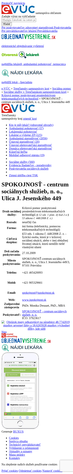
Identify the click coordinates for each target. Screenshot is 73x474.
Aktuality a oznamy (20, 451)
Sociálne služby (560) (22, 161)
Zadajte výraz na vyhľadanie (18, 16)
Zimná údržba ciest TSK (23, 175)
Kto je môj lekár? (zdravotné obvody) (31, 125)
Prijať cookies (9, 470)
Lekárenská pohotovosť (23, 131)
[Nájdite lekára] (21, 350)
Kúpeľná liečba (18, 151)
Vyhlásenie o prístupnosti (24, 448)
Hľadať (6, 24)
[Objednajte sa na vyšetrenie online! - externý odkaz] (26, 341)
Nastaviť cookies (52, 470)
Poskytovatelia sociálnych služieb (28, 168)
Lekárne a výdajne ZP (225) (25, 135)
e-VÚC (5, 88)
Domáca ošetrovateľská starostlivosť (30, 148)
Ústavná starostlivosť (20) (24, 141)
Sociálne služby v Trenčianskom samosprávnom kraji (35, 91)
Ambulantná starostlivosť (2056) (28, 138)
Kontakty (14, 458)
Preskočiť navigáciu (13, 3)
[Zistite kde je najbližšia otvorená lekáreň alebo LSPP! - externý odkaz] (20, 428)
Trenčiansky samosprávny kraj (31, 88)
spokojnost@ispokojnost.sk (38, 292)
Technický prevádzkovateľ (25, 444)
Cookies (14, 437)
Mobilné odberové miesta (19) (27, 155)
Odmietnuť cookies (30, 470)
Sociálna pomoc (61, 88)
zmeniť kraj (30, 118)
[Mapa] (36, 325)
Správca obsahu (18, 441)
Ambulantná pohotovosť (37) (26, 128)
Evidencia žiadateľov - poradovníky (30, 165)
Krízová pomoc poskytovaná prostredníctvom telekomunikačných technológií (28, 97)
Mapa (4, 331)
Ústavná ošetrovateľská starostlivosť (30, 145)
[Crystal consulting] (9, 336)
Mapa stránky (17, 454)
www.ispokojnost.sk (34, 299)
